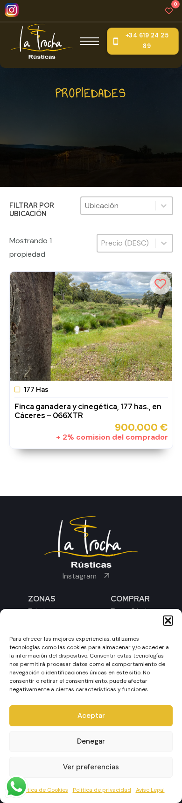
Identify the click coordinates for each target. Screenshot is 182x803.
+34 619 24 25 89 (147, 41)
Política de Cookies (43, 790)
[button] (168, 620)
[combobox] (117, 205)
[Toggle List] (163, 205)
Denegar (91, 741)
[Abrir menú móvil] (89, 41)
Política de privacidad (102, 790)
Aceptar (91, 715)
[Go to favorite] (169, 10)
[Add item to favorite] (160, 284)
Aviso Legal (150, 790)
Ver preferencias (91, 767)
